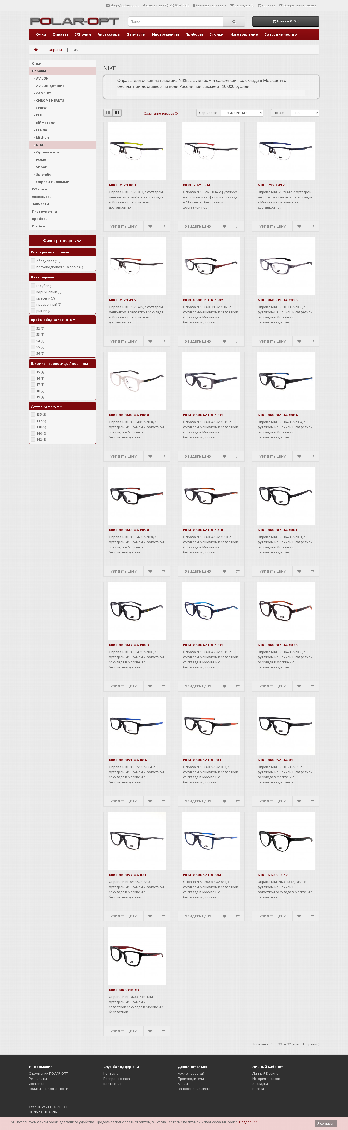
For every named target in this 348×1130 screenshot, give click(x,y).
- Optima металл (48, 152)
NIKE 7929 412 (271, 184)
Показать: (281, 113)
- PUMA (39, 159)
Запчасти (136, 34)
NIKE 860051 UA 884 (128, 759)
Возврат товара (116, 1078)
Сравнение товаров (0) (161, 113)
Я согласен (325, 1123)
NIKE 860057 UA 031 (128, 874)
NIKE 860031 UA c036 (278, 299)
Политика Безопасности (48, 1088)
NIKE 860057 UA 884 (202, 874)
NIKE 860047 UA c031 (203, 644)
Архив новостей (191, 1073)
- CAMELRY (41, 93)
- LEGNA (39, 130)
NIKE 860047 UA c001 (278, 529)
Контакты (111, 1073)
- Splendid (41, 174)
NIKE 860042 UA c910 (203, 529)
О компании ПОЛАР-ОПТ (48, 1073)
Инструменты (165, 34)
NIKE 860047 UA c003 (129, 644)
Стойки (216, 34)
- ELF (37, 115)
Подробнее (248, 1122)
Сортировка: (208, 113)
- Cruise (39, 108)
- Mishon (40, 137)
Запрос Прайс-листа (194, 1088)
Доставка (36, 1083)
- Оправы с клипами (50, 181)
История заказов (266, 1078)
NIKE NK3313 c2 (273, 874)
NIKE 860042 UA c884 (278, 414)
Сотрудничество (280, 34)
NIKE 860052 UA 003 (202, 759)
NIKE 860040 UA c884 (129, 414)
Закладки (260, 1083)
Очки (41, 34)
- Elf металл (43, 122)
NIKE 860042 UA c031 (203, 414)
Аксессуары (109, 34)
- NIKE (38, 144)
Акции (183, 1083)
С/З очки (82, 34)
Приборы (194, 34)
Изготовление (244, 34)
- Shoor (39, 167)
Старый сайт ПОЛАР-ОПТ (49, 1107)
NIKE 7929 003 (122, 184)
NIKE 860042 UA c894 (129, 529)
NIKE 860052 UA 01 (275, 759)
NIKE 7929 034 (196, 184)
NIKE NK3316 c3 (124, 989)
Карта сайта (113, 1083)
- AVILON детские (48, 85)
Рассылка (260, 1088)
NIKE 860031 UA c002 (203, 299)
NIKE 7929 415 (122, 299)
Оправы (60, 34)
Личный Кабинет (266, 1073)
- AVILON (40, 78)
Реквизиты (38, 1078)
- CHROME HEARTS (48, 100)
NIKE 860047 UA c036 (278, 644)
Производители (191, 1078)
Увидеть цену (123, 226)
